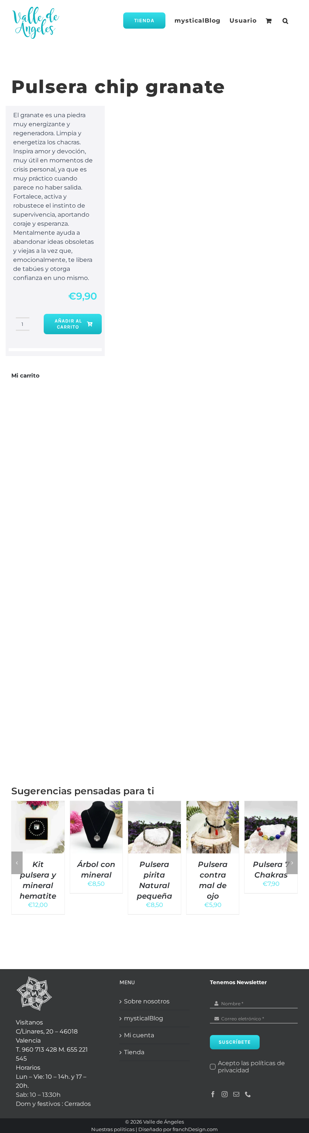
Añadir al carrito (68, 324)
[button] (286, 20)
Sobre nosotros (147, 1001)
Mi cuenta (139, 1035)
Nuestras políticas (113, 1129)
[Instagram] (225, 1094)
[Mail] (236, 1094)
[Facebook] (213, 1094)
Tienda (134, 1052)
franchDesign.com (195, 1129)
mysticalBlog (143, 1018)
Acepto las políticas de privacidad (251, 1067)
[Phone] (248, 1094)
